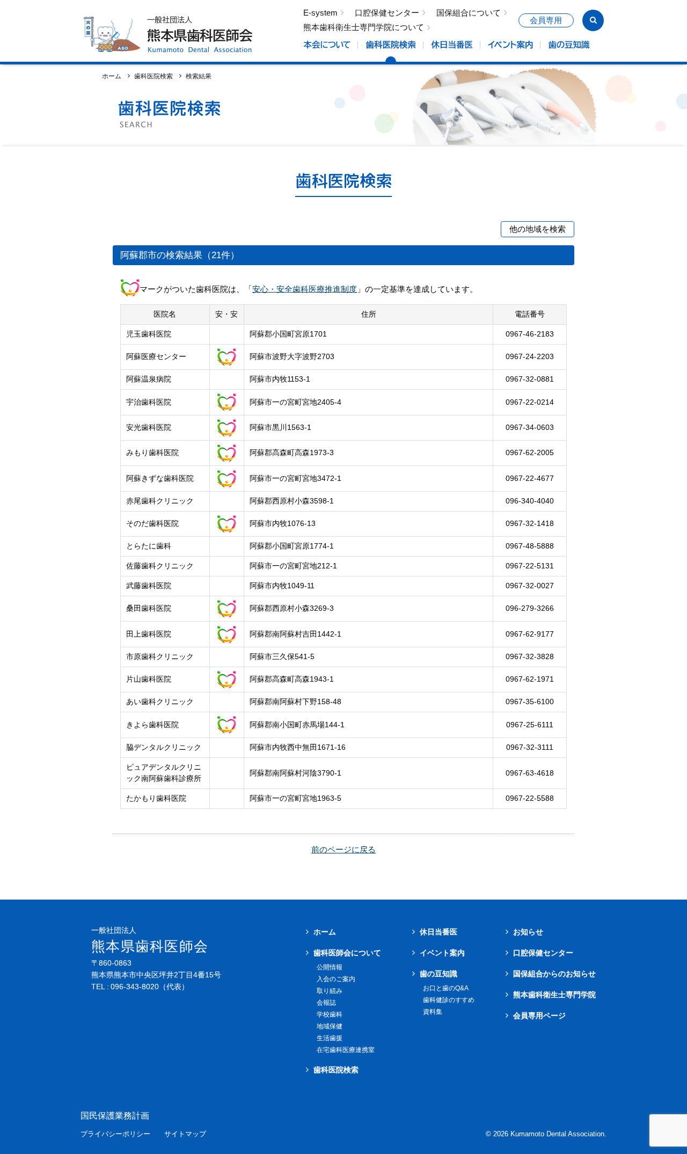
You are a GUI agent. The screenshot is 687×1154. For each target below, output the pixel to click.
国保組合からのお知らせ (554, 973)
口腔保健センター (387, 13)
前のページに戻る (343, 849)
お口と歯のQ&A (446, 988)
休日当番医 (438, 931)
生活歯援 (329, 1038)
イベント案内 (442, 952)
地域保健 (329, 1026)
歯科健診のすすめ (448, 1000)
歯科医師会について (347, 952)
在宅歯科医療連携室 (346, 1050)
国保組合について (468, 13)
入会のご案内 (336, 979)
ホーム (111, 75)
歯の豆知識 (438, 973)
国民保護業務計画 (115, 1116)
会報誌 (326, 1002)
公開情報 (329, 967)
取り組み (329, 991)
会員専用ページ (539, 1015)
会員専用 (546, 20)
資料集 (432, 1012)
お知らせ (528, 931)
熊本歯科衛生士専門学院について (363, 28)
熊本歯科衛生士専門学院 (554, 994)
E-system (320, 13)
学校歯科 (329, 1014)
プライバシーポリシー (115, 1134)
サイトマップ (185, 1134)
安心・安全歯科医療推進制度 (304, 288)
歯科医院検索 (153, 75)
